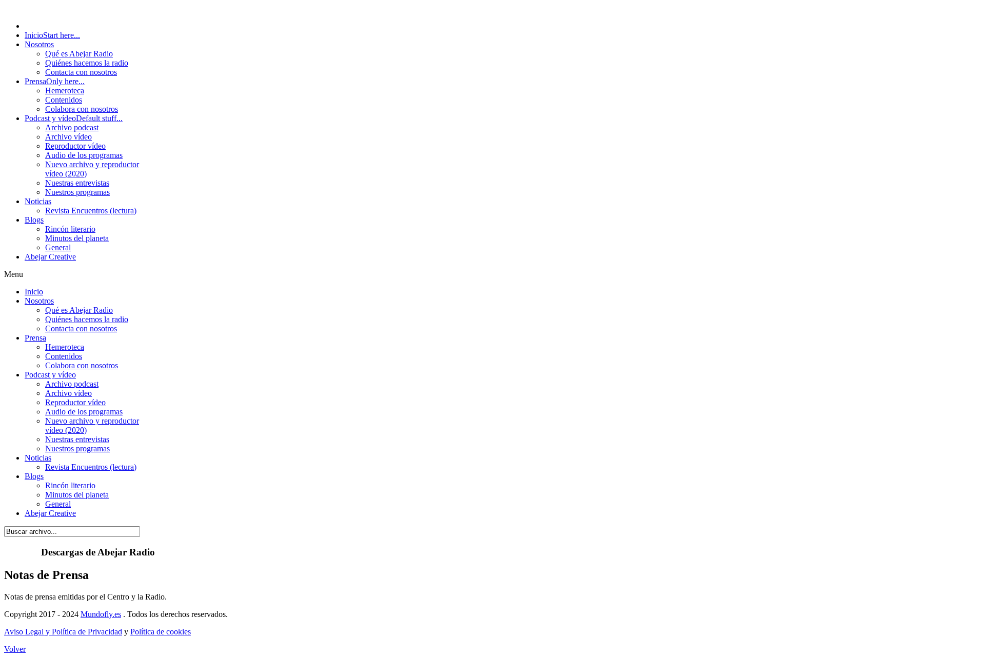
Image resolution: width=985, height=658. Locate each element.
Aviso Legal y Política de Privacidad (63, 631)
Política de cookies (160, 631)
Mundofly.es (101, 614)
